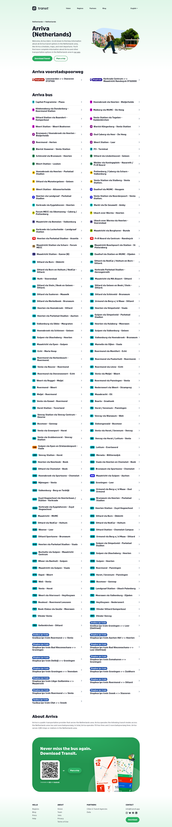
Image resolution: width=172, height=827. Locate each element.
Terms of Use (63, 822)
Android (56, 782)
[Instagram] (127, 813)
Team (60, 812)
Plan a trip (60, 58)
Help (34, 818)
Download (132, 819)
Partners (93, 8)
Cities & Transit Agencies (97, 809)
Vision (68, 8)
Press (34, 815)
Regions (80, 8)
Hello (35, 805)
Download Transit (42, 58)
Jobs (60, 815)
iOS (50, 782)
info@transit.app (133, 809)
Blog (104, 8)
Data (89, 812)
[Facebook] (133, 813)
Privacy (61, 818)
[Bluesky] (130, 813)
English (133, 8)
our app (77, 52)
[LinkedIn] (136, 813)
